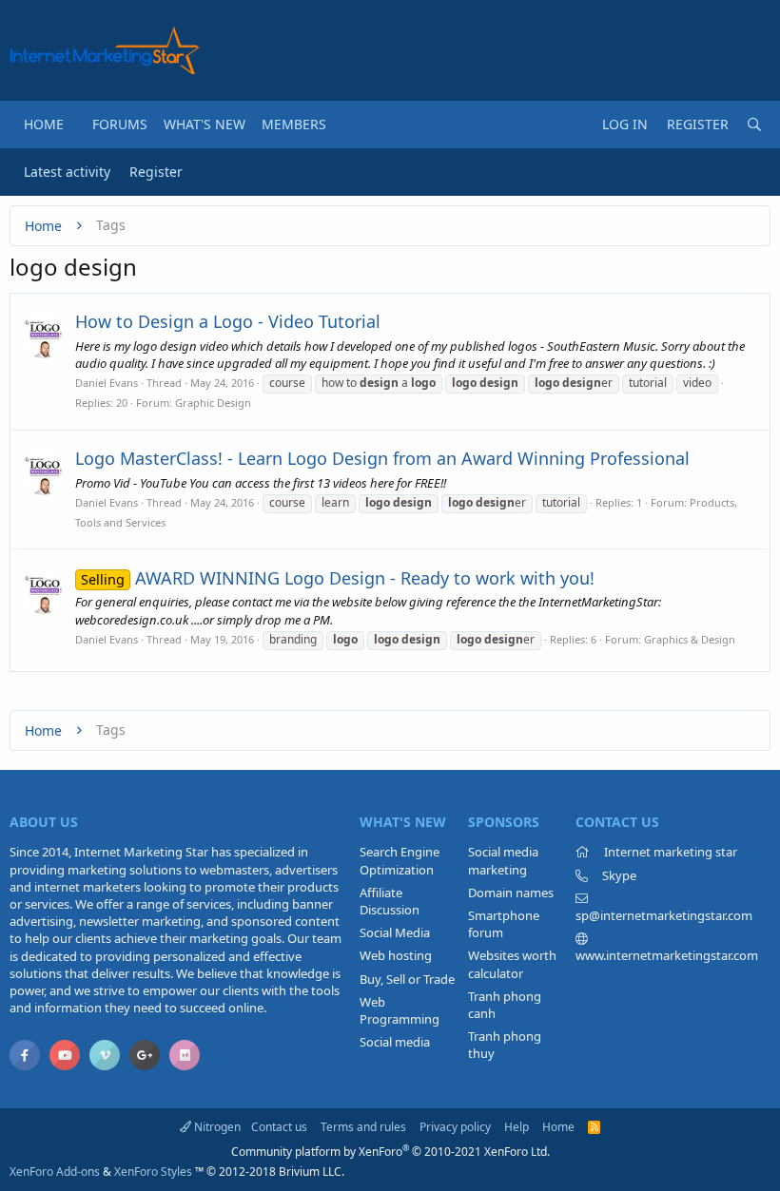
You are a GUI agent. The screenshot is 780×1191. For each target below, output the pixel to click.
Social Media (395, 932)
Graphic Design (213, 402)
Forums (119, 124)
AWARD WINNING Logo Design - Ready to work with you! (338, 578)
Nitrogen (216, 1127)
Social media (395, 1041)
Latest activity (67, 172)
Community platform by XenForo (390, 1151)
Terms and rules (363, 1127)
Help (516, 1127)
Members (294, 124)
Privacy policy (455, 1127)
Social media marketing (503, 860)
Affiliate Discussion (389, 901)
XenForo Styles (153, 1171)
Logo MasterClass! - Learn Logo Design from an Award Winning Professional (382, 458)
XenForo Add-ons (55, 1171)
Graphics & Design (689, 639)
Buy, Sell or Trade (407, 979)
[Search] (754, 124)
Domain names (511, 892)
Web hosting (396, 955)
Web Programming (399, 1010)
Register (156, 172)
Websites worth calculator (512, 964)
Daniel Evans (106, 382)
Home (44, 124)
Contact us (279, 1127)
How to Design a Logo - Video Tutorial (227, 321)
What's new (204, 124)
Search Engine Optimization (399, 860)
